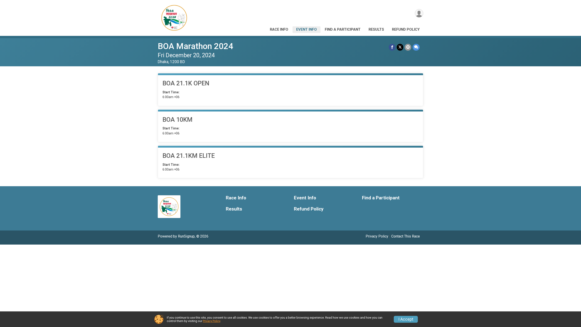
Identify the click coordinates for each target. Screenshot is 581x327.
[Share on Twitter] (400, 47)
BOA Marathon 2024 (195, 46)
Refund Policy (406, 29)
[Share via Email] (408, 47)
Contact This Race (405, 236)
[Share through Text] (416, 47)
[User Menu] (419, 13)
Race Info (279, 29)
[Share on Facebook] (392, 47)
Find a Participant (343, 29)
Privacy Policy (377, 236)
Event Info (306, 29)
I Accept (405, 319)
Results (376, 29)
